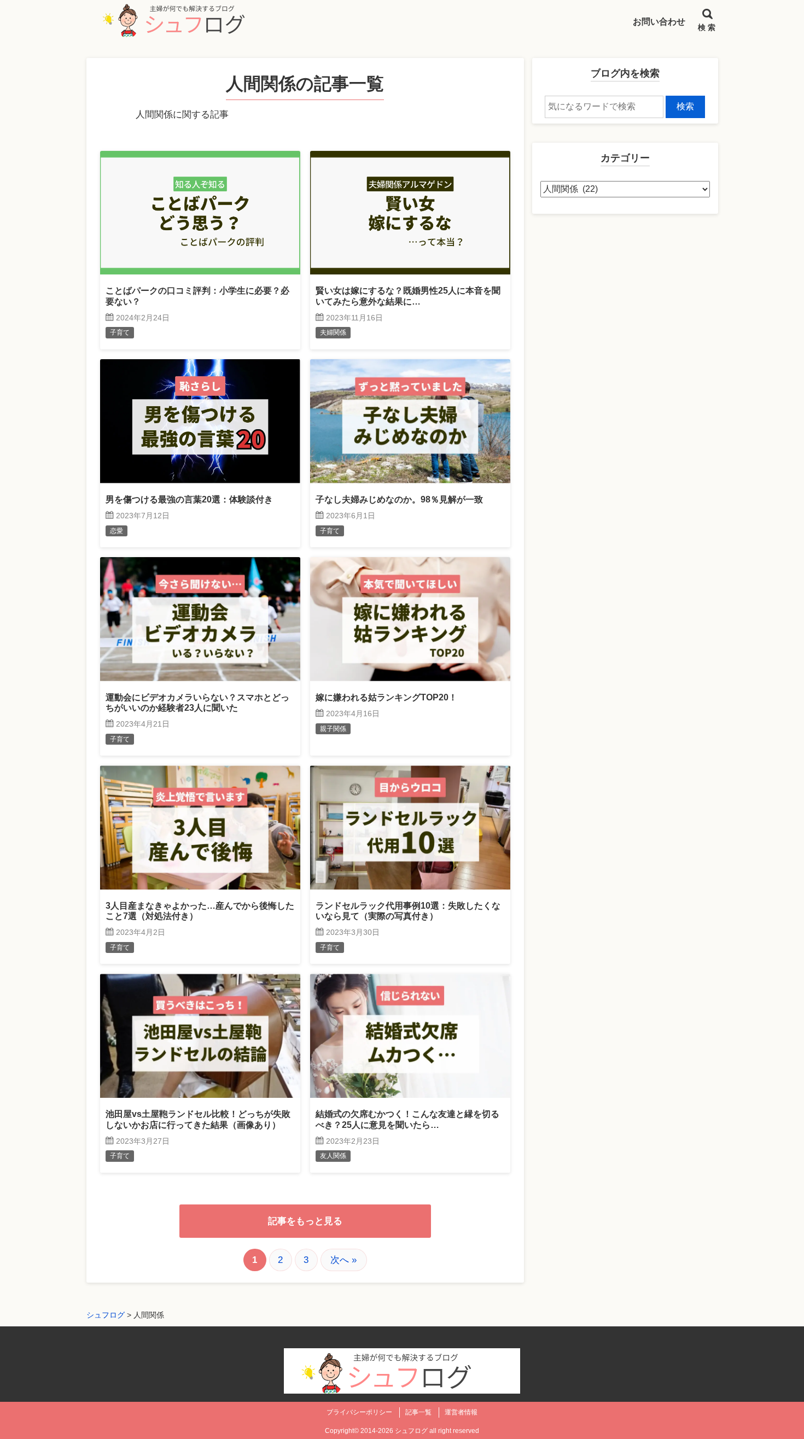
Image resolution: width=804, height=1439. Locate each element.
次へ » (343, 1260)
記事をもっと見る (305, 1221)
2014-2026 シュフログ (394, 1431)
